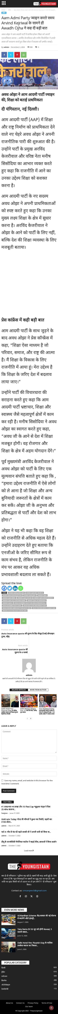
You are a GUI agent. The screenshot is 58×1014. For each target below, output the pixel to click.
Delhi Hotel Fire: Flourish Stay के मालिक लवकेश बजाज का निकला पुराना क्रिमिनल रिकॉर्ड (9, 711)
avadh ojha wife (30, 595)
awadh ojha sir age (25, 598)
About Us (9, 1003)
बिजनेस (3, 980)
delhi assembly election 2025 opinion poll (30, 603)
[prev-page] (27, 718)
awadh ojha (42, 595)
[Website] (37, 897)
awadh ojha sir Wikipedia (37, 600)
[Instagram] (26, 897)
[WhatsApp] (23, 55)
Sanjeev (4, 813)
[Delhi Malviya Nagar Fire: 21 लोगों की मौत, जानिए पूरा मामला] (29, 700)
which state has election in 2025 (14, 611)
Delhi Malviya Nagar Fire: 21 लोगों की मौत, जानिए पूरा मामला (28, 710)
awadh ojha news (9, 598)
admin (6, 47)
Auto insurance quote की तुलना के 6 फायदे (15, 651)
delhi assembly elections (12, 605)
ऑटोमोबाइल (5, 985)
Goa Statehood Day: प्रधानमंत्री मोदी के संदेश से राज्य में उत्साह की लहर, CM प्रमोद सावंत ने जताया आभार (47, 711)
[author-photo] (29, 665)
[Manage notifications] (51, 1008)
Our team (29, 1007)
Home (3, 10)
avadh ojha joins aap (16, 593)
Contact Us (20, 1003)
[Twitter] (11, 55)
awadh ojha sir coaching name (14, 600)
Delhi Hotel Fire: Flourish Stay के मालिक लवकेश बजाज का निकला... (35, 944)
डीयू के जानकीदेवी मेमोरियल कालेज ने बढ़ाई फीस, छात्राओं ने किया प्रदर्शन (28, 842)
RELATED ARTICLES (19, 690)
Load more (28, 851)
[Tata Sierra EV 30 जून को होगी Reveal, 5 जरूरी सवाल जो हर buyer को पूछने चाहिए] (8, 933)
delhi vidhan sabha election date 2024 (16, 608)
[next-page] (30, 718)
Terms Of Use (47, 1003)
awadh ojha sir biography (43, 598)
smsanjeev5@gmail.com (35, 890)
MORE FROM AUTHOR (38, 690)
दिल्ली (3, 968)
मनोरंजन (4, 976)
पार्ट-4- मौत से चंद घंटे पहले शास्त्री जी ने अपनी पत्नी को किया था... (26, 832)
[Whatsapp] (20, 588)
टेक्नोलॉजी (4, 989)
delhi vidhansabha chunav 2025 (44, 608)
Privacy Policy (33, 1003)
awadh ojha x (8, 603)
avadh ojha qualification (12, 595)
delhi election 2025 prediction (35, 605)
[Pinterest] (17, 55)
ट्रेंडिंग (9, 10)
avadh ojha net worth (34, 593)
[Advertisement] (29, 285)
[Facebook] (4, 55)
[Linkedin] (15, 588)
